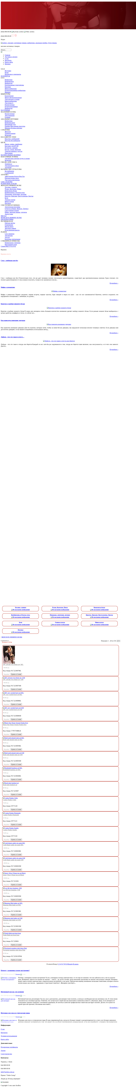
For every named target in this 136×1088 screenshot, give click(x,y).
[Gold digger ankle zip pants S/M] (14, 858)
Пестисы (20, 630)
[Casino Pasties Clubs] (10, 798)
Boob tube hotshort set (10, 785)
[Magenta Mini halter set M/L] (13, 903)
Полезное (18, 974)
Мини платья (99, 622)
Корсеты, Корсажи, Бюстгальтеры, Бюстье (99, 615)
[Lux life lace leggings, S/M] (12, 888)
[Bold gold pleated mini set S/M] (13, 753)
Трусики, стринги (20, 607)
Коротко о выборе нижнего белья (13, 304)
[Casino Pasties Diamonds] (12, 813)
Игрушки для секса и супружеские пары (15, 1013)
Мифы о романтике (8, 287)
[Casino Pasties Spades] (11, 828)
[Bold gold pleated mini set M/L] (13, 738)
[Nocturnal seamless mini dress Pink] (15, 948)
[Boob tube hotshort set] (11, 783)
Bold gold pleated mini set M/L (13, 740)
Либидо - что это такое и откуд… (12, 337)
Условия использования (9, 1036)
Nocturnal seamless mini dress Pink (14, 950)
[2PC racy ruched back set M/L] (13, 693)
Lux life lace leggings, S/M (11, 890)
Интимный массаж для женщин (12, 992)
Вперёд (70, 964)
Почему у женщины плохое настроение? (15, 970)
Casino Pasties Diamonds (11, 815)
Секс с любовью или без (9, 260)
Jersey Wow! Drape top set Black (13, 875)
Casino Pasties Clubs (9, 800)
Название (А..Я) (6, 642)
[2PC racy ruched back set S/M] (13, 708)
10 (67, 964)
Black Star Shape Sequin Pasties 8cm (14, 724)
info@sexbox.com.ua (7, 1072)
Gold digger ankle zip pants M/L (13, 845)
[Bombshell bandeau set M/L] (12, 768)
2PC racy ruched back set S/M (12, 709)
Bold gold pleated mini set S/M (13, 755)
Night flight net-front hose (11, 935)
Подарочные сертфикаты (9, 1047)
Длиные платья (60, 622)
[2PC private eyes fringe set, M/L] (9, 663)
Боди (20, 622)
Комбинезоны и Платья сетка (20, 615)
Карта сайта (9, 62)
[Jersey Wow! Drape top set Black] (14, 873)
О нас (7, 58)
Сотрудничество (6, 1054)
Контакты (8, 60)
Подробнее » (114, 283)
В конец (75, 964)
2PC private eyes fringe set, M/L (13, 664)
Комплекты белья (99, 607)
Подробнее (6, 674)
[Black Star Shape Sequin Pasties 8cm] (15, 723)
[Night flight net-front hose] (12, 933)
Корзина (7, 64)
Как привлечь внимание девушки (13, 320)
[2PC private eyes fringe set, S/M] (14, 678)
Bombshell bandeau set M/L (12, 770)
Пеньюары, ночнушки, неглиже (60, 615)
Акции (3, 1050)
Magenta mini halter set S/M (12, 920)
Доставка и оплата (11, 57)
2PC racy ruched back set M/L (12, 694)
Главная (7, 55)
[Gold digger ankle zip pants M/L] (14, 843)
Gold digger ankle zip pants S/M (13, 860)
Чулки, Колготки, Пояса (60, 607)
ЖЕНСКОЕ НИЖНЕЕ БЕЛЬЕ (12, 637)
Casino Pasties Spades (10, 830)
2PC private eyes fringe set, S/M (13, 679)
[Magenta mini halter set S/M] (12, 918)
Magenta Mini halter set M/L (12, 905)
